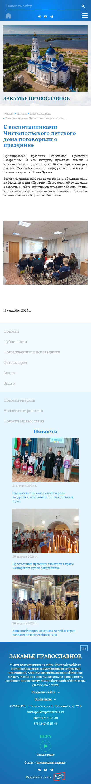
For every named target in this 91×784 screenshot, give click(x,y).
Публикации (15, 341)
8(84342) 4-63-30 (45, 718)
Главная (8, 113)
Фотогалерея (15, 362)
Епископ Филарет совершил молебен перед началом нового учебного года (43, 632)
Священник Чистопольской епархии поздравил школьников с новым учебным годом (43, 497)
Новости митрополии (23, 410)
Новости (22, 113)
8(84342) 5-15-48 (45, 723)
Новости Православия (23, 421)
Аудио (9, 372)
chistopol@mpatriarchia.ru (45, 712)
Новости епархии (40, 113)
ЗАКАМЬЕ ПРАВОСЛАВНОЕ (36, 98)
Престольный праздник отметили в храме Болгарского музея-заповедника (43, 566)
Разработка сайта (38, 777)
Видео (9, 383)
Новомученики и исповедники (31, 352)
